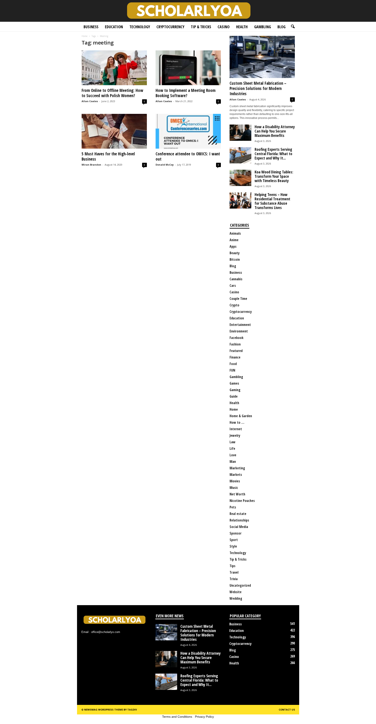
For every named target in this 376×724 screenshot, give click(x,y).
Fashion (235, 344)
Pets (233, 507)
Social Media (239, 526)
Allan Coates (90, 101)
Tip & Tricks (201, 26)
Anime (234, 239)
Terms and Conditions (177, 716)
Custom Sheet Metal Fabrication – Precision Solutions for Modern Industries (258, 88)
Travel (234, 572)
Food (233, 363)
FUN (232, 370)
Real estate (238, 513)
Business (91, 26)
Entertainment (240, 324)
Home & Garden (241, 415)
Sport (234, 539)
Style (233, 546)
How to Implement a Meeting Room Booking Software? (185, 93)
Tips (232, 565)
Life (232, 448)
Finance (235, 357)
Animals (235, 233)
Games (234, 383)
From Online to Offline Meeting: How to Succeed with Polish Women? (112, 93)
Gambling (262, 26)
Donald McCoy (165, 164)
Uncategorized (240, 585)
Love (233, 455)
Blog (281, 26)
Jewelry (235, 435)
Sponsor (236, 533)
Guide (234, 396)
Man (233, 461)
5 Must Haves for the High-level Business (108, 156)
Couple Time (238, 298)
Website (236, 591)
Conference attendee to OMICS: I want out (188, 156)
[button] (292, 27)
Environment (239, 331)
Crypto (234, 305)
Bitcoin (235, 259)
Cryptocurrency (170, 26)
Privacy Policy (204, 716)
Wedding (236, 598)
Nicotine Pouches (242, 500)
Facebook (236, 337)
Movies (235, 481)
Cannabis (236, 279)
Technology (139, 26)
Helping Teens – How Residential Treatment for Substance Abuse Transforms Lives (272, 201)
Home (84, 36)
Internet (236, 429)
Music (234, 487)
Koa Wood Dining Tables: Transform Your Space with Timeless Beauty (274, 176)
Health (242, 26)
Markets (236, 474)
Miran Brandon (91, 164)
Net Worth (237, 494)
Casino (224, 26)
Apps (233, 246)
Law (232, 442)
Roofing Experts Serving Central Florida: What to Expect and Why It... (273, 154)
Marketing (237, 468)
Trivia (234, 578)
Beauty (235, 253)
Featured (236, 350)
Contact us (287, 709)
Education (114, 26)
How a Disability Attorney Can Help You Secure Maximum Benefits (275, 131)
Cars (233, 285)
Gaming (235, 389)
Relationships (239, 520)
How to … (237, 422)
